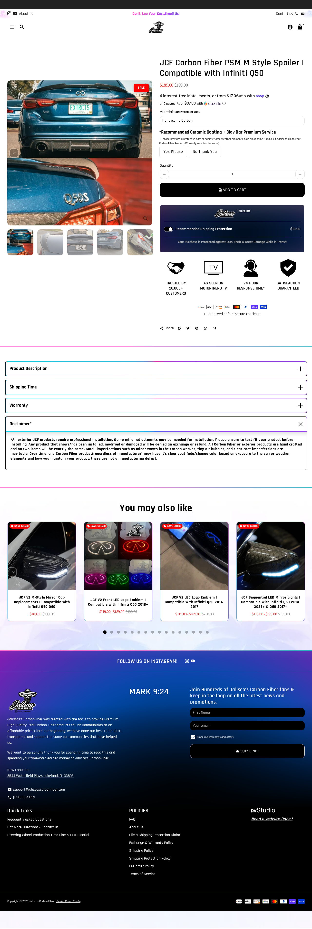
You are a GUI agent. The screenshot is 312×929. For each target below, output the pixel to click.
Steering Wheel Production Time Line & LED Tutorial (48, 835)
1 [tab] (104, 632)
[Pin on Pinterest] (196, 328)
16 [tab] (207, 632)
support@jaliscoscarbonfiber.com (36, 789)
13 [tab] (186, 632)
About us (26, 13)
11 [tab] (173, 632)
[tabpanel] (41, 571)
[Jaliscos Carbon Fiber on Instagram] (9, 13)
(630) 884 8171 (21, 797)
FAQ (132, 819)
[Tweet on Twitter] (188, 328)
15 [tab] (200, 632)
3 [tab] (118, 632)
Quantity (166, 165)
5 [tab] (132, 632)
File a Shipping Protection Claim (154, 835)
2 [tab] (111, 632)
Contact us (284, 13)
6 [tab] (138, 632)
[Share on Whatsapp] (205, 328)
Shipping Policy (141, 850)
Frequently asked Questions (29, 819)
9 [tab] (159, 632)
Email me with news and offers (215, 737)
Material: (180, 112)
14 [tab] (193, 632)
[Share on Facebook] (179, 328)
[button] (232, 103)
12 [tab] (179, 632)
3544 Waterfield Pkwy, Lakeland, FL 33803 (40, 775)
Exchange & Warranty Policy (151, 842)
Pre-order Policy (141, 866)
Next (145, 153)
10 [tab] (166, 632)
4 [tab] (125, 632)
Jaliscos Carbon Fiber (41, 901)
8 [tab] (152, 632)
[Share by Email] (214, 328)
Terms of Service (142, 874)
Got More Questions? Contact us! (33, 827)
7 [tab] (145, 632)
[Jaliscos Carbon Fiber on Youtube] (15, 13)
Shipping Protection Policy (149, 858)
